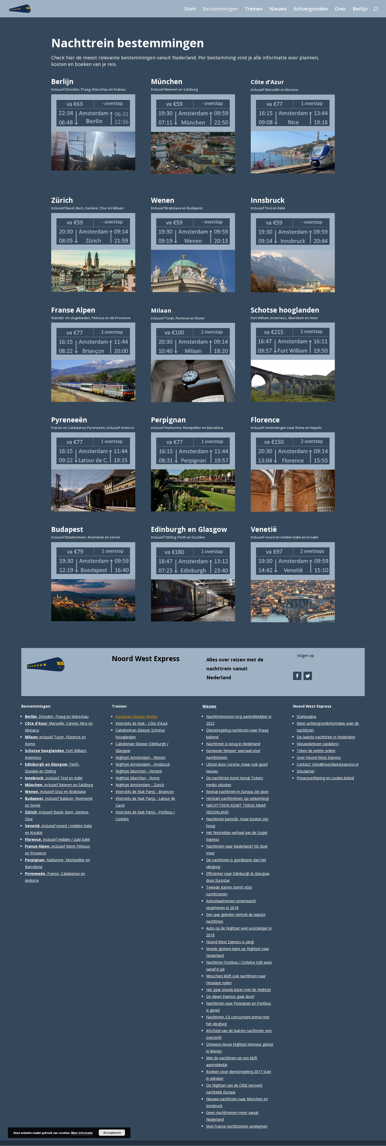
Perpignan (168, 419)
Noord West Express (146, 658)
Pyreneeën (69, 419)
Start (190, 9)
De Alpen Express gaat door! (230, 996)
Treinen (254, 9)
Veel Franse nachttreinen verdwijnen (237, 1126)
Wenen (162, 200)
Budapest (67, 529)
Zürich (62, 200)
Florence (265, 419)
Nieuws (278, 9)
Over (340, 9)
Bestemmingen (220, 9)
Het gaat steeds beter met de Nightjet (238, 989)
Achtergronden (311, 9)
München (166, 81)
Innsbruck (268, 200)
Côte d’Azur (267, 82)
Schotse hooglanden (285, 310)
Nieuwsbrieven (309, 743)
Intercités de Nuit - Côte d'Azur (142, 723)
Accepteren (112, 1132)
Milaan (161, 310)
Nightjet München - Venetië (139, 771)
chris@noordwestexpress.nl (335, 764)
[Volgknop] (297, 676)
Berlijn (360, 9)
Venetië (264, 529)
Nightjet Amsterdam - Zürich (140, 784)
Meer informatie (82, 1133)
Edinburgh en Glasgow (189, 529)
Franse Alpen (73, 310)
